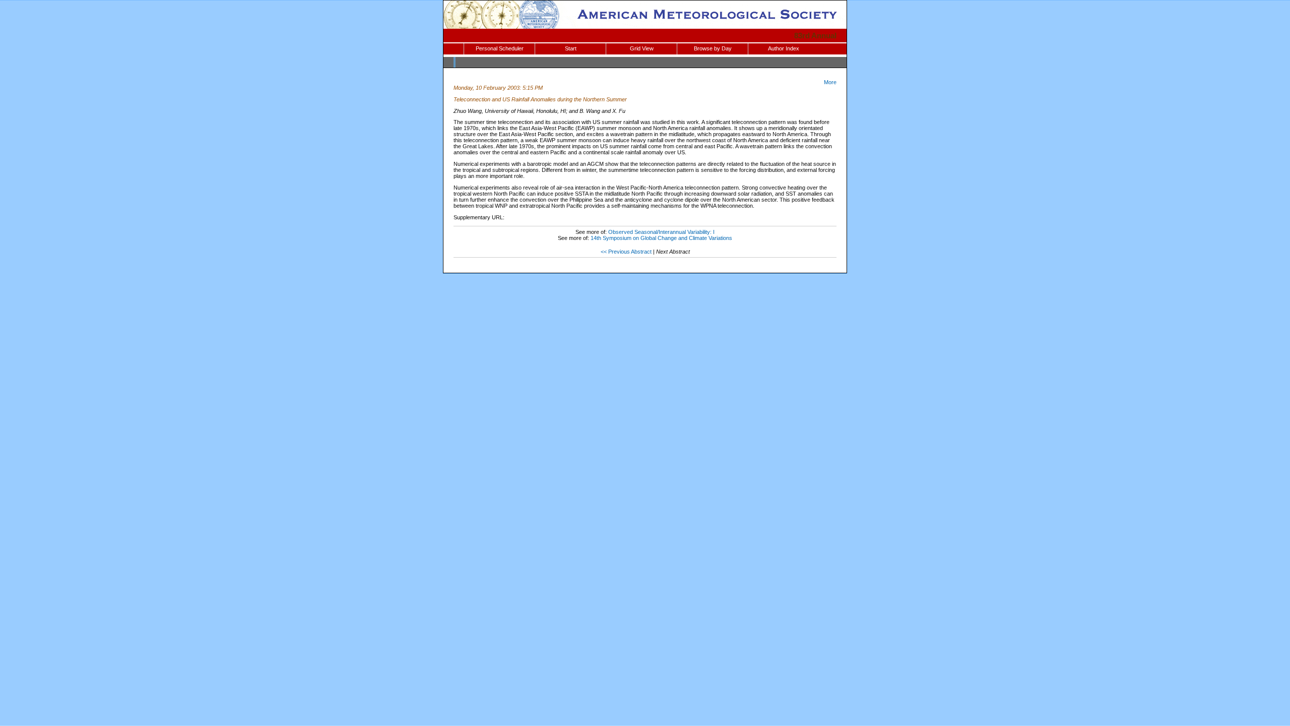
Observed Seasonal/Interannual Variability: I (661, 232)
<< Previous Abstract (626, 252)
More (830, 82)
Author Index (783, 48)
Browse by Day (713, 48)
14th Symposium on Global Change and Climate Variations (661, 238)
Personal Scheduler (500, 48)
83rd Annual (815, 35)
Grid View (642, 48)
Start (570, 48)
